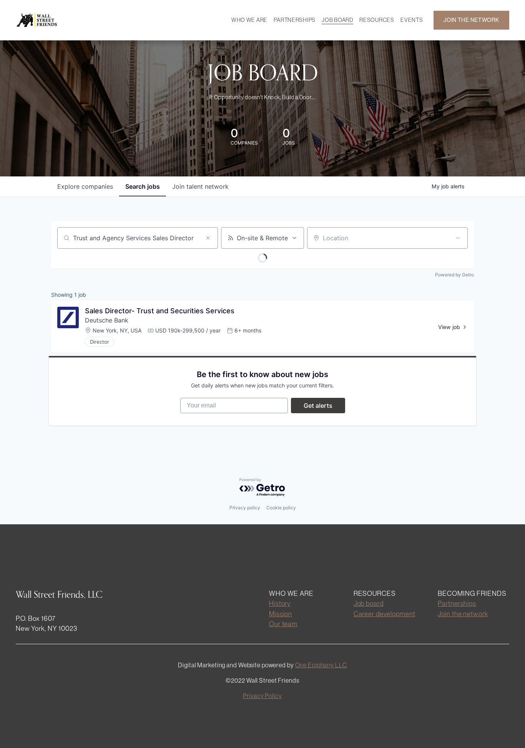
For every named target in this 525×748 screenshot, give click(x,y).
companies (85, 186)
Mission (280, 613)
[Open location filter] (457, 237)
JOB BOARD (337, 20)
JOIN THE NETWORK (471, 20)
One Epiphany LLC (321, 665)
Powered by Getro (454, 275)
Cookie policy (281, 507)
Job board (369, 603)
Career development (384, 613)
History (280, 603)
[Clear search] (207, 237)
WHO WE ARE (249, 20)
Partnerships (457, 603)
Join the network (463, 613)
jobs (142, 186)
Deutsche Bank (106, 320)
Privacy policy (244, 507)
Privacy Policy (262, 696)
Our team (283, 623)
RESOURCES (376, 20)
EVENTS (411, 20)
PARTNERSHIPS (295, 20)
